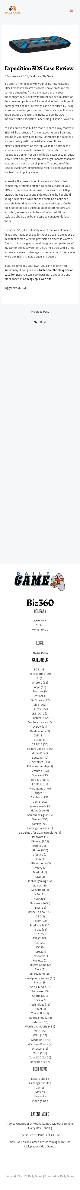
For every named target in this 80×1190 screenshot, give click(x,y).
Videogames (36, 1017)
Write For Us (40, 629)
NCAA (37, 898)
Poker (37, 920)
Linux (38, 859)
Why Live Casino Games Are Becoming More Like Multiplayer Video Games (40, 1144)
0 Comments (12, 76)
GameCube (38, 810)
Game (36, 801)
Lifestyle (38, 854)
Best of (37, 696)
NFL (36, 907)
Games (36, 819)
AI (38, 678)
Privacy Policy (40, 652)
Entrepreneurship (38, 766)
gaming (36, 824)
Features (35, 76)
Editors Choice (36, 748)
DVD (36, 735)
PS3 (35, 938)
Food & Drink (38, 779)
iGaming (36, 841)
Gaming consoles (38, 828)
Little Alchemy (38, 863)
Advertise (40, 621)
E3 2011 (37, 744)
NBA (37, 894)
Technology (37, 1004)
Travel (38, 1009)
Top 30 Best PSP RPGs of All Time (40, 1135)
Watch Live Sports (36, 1026)
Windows (36, 1040)
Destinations (38, 731)
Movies (37, 885)
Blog (36, 704)
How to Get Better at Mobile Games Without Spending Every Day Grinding (40, 1126)
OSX (38, 916)
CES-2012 (38, 713)
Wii (36, 1031)
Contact (40, 625)
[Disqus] (39, 384)
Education (38, 757)
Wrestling (38, 1048)
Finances (37, 775)
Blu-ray (36, 709)
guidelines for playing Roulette (38, 832)
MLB (38, 876)
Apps (37, 687)
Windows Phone (38, 1044)
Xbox (36, 1053)
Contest (36, 718)
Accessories (37, 673)
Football (37, 784)
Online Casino (36, 912)
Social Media (38, 987)
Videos (36, 1022)
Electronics (36, 762)
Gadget (37, 793)
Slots (38, 969)
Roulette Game (37, 965)
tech (37, 1000)
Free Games (37, 788)
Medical (38, 872)
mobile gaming (37, 881)
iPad (35, 845)
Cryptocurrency (37, 722)
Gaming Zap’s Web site (37, 279)
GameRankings (36, 815)
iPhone (36, 850)
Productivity (37, 925)
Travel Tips (38, 1013)
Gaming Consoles (40, 1083)
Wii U (36, 1035)
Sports (36, 995)
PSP (36, 951)
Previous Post (40, 311)
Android (37, 682)
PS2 (36, 934)
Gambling (36, 797)
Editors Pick (38, 753)
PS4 (36, 943)
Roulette (38, 960)
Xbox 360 (35, 1057)
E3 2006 (37, 740)
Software (37, 991)
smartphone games (37, 978)
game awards (38, 806)
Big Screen (37, 700)
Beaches (38, 691)
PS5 (38, 947)
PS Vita (37, 929)
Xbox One (36, 1062)
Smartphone (37, 973)
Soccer (38, 982)
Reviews (37, 956)
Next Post (40, 322)
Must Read (38, 889)
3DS (25, 76)
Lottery (37, 868)
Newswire (36, 903)
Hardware (37, 837)
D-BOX (37, 726)
